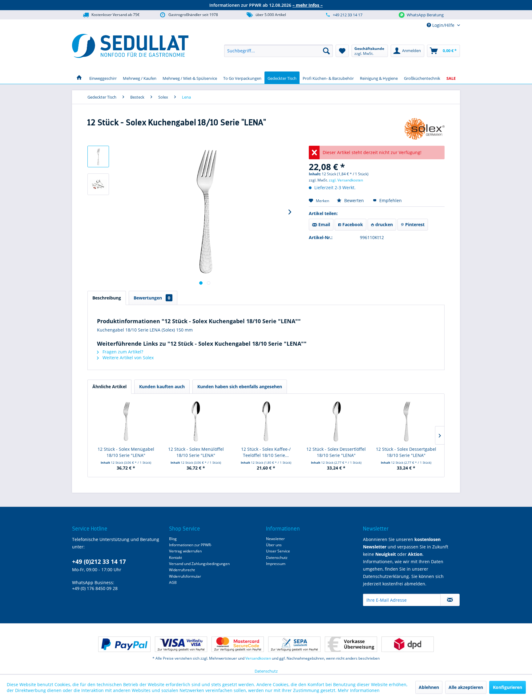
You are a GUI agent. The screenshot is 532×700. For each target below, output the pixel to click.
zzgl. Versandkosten (346, 180)
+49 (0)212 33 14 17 (99, 562)
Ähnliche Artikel (109, 386)
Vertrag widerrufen (185, 551)
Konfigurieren (507, 687)
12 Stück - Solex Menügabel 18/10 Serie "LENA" (126, 452)
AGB (173, 582)
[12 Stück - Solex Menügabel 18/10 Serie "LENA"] (126, 421)
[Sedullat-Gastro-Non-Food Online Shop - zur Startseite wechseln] (130, 46)
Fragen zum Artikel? (122, 352)
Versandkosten (258, 658)
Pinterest (414, 224)
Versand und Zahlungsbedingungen (199, 563)
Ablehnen (429, 687)
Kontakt (175, 557)
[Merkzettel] (342, 51)
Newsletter (275, 538)
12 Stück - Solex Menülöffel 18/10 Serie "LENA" (196, 452)
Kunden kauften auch (162, 386)
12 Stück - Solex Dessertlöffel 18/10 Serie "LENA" (336, 452)
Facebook (352, 224)
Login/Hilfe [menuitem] (443, 25)
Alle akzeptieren (466, 687)
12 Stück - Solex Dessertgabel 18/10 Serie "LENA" (406, 452)
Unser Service (278, 551)
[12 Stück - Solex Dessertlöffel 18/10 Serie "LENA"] (336, 421)
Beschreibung (106, 298)
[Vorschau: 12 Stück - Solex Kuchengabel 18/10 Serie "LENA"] (98, 156)
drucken (383, 224)
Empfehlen (390, 200)
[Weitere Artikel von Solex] (424, 129)
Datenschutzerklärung (386, 576)
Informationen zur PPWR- (190, 544)
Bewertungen (152, 298)
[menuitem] (278, 51)
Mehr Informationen (359, 690)
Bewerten (354, 200)
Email (323, 224)
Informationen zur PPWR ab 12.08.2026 (266, 5)
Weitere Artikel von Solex (127, 357)
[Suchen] (326, 51)
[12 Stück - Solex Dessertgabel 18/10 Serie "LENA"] (406, 421)
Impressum (275, 563)
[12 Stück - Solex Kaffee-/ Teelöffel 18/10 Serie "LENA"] (266, 421)
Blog (173, 538)
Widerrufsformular (185, 576)
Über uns (274, 544)
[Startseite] (79, 77)
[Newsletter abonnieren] (450, 600)
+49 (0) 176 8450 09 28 (95, 588)
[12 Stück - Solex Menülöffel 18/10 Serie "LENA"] (196, 421)
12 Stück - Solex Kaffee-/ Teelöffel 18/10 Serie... (266, 452)
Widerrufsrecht (182, 569)
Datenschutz (277, 557)
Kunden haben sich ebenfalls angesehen (239, 386)
